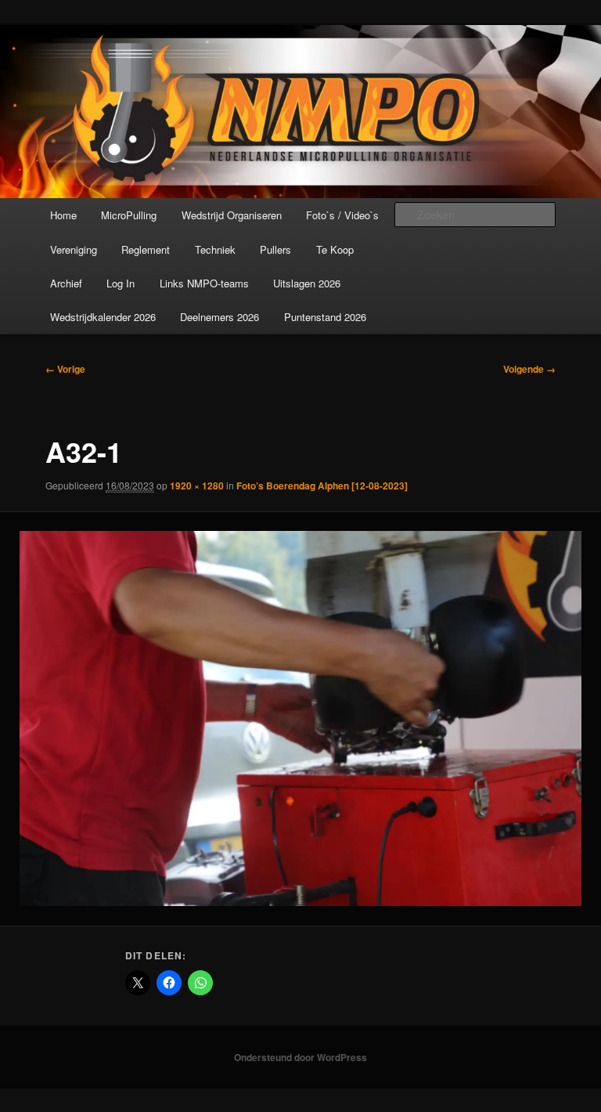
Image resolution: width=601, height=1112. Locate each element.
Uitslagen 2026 (306, 283)
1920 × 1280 (197, 485)
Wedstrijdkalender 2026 (103, 316)
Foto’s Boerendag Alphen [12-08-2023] (322, 485)
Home (63, 215)
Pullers (275, 249)
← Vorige (65, 369)
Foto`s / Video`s (342, 215)
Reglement (145, 249)
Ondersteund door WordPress (300, 1057)
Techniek (215, 249)
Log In (120, 283)
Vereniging (73, 249)
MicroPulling (129, 215)
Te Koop (335, 249)
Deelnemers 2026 (219, 316)
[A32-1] (300, 718)
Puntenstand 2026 (325, 316)
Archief (66, 283)
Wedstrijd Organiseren (232, 215)
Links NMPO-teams (204, 283)
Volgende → (529, 369)
